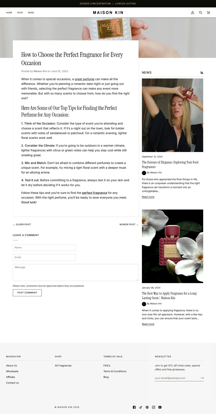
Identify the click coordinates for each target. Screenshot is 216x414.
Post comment (27, 292)
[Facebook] (134, 407)
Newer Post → (129, 224)
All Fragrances (63, 365)
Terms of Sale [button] (113, 356)
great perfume (84, 79)
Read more (148, 196)
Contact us (12, 382)
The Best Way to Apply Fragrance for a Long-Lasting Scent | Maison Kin (170, 295)
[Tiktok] (140, 407)
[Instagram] (153, 407)
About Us (11, 365)
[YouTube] (159, 407)
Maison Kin (65, 407)
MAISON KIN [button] (13, 356)
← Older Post (22, 224)
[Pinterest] (147, 407)
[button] (20, 12)
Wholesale (12, 371)
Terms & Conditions (114, 371)
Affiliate (10, 377)
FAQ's (106, 365)
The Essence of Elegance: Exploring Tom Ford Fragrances (170, 164)
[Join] (199, 378)
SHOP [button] (58, 356)
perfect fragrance (94, 193)
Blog (106, 377)
